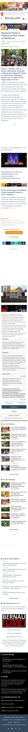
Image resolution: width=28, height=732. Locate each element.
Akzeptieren (14, 407)
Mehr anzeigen (14, 474)
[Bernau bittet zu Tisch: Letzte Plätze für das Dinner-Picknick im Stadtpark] (5, 436)
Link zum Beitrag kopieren (14, 232)
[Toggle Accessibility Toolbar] (26, 7)
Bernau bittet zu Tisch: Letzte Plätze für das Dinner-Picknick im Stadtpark (18, 436)
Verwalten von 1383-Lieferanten (9, 402)
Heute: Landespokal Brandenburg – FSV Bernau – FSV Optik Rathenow (18, 508)
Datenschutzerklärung (18, 418)
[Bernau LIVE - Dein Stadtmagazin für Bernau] (12, 19)
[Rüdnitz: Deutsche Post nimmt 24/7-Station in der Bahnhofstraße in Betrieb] (5, 494)
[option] (14, 294)
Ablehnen (14, 411)
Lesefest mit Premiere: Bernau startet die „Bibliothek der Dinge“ (18, 451)
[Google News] (14, 237)
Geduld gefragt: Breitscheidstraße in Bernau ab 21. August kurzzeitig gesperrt (19, 467)
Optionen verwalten (14, 415)
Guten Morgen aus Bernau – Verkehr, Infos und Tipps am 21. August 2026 (18, 515)
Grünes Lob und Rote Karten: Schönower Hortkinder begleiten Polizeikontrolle (18, 443)
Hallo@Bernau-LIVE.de (15, 637)
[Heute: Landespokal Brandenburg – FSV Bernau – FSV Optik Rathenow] (5, 508)
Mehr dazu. (13, 208)
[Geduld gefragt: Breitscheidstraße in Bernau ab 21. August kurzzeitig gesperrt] (5, 468)
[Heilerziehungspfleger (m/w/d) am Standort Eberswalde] (5, 523)
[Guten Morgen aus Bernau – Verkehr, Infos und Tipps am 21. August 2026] (5, 516)
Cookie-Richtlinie (8, 418)
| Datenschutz (16, 722)
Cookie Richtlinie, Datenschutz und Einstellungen (14, 724)
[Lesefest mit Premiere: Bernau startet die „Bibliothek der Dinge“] (5, 451)
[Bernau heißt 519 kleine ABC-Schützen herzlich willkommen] (5, 429)
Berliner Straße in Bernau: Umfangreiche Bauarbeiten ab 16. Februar (14, 296)
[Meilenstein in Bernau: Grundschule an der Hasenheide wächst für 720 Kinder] (5, 459)
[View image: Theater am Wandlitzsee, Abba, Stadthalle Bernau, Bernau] (14, 160)
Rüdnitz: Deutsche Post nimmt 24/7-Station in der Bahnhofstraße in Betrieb (18, 493)
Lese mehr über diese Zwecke (21, 402)
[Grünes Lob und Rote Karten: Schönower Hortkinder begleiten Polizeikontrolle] (5, 444)
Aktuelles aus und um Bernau (12, 220)
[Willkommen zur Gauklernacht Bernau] (14, 27)
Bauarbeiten (14, 290)
